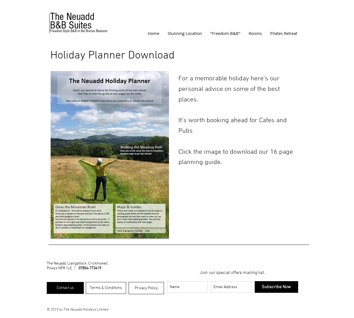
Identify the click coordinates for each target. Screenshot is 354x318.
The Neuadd (72, 17)
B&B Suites (71, 25)
